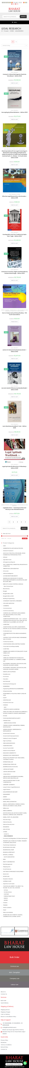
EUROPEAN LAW (7, 700)
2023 (5, 707)
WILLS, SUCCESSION (8, 912)
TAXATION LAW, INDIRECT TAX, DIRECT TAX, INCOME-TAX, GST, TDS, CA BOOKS (13, 887)
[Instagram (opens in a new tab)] (14, 4)
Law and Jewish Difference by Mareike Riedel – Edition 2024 (14, 388)
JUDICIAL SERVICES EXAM (9, 771)
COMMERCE (6, 606)
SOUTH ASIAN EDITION (20, 149)
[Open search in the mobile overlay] (14, 16)
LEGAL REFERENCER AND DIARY (10, 792)
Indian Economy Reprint (9, 750)
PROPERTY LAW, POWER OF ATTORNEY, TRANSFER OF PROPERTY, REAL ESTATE (15, 841)
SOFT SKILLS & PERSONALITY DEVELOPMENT (13, 871)
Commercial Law (7, 608)
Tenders (5, 902)
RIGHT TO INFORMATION (9, 862)
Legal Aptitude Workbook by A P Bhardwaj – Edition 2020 (14, 467)
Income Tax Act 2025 (8, 748)
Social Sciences (7, 869)
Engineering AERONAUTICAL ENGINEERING (13, 688)
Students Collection (8, 879)
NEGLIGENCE (6, 827)
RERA (4, 859)
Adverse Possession (8, 550)
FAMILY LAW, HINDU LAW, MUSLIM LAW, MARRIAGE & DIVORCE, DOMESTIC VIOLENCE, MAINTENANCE (15, 712)
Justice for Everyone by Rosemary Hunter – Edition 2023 (14, 350)
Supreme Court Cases (8, 883)
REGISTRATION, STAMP (8, 850)
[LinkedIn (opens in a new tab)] (16, 4)
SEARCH (6, 898)
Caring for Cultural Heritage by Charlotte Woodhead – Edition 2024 (14, 75)
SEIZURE (6, 900)
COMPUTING (6, 624)
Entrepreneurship (7, 691)
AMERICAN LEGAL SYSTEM (10, 723)
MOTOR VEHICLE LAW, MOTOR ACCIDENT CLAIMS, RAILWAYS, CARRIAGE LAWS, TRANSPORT (15, 813)
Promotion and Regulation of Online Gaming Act (15, 838)
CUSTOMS (6, 894)
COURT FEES (6, 649)
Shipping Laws (6, 866)
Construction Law (7, 631)
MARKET (5, 797)
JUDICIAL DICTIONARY (8, 769)
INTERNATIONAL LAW (8, 762)
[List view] (16, 41)
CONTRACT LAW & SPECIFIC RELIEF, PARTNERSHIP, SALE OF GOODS (15, 638)
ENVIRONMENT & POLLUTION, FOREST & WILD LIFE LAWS (14, 694)
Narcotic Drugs (7, 819)
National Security (7, 822)
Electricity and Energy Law (9, 684)
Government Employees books (11, 736)
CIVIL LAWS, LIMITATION (8, 603)
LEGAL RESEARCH (19, 31)
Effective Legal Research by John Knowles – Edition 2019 (14, 197)
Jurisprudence (7, 774)
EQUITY (5, 697)
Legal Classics (6, 789)
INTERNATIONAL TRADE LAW (9, 764)
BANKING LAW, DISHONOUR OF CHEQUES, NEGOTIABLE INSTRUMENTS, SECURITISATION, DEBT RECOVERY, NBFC (15, 580)
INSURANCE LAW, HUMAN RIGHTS (11, 755)
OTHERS (13, 149)
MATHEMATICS (6, 799)
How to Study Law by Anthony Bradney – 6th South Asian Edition (14, 313)
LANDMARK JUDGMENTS (9, 784)
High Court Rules (7, 741)
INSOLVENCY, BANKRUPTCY (9, 753)
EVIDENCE (5, 705)
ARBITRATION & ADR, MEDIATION (11, 568)
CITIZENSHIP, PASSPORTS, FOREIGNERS (12, 601)
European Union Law (8, 702)
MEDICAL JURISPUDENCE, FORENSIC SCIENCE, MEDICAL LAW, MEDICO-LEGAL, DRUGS (14, 804)
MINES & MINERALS (7, 810)
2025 (4, 546)
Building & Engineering (8, 598)
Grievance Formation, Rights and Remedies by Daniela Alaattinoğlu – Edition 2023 (14, 272)
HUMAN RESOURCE (7, 745)
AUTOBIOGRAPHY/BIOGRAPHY (10, 576)
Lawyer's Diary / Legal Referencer (11, 787)
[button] (23, 52)
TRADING (5, 905)
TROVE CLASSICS (7, 907)
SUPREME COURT (7, 881)
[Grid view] (13, 41)
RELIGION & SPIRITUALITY (9, 852)
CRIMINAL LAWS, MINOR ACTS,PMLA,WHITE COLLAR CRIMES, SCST (15, 652)
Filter (25, 538)
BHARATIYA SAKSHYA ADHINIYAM (11, 709)
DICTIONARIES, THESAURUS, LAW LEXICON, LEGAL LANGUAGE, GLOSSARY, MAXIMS (14, 664)
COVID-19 (6, 834)
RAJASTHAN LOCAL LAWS (9, 847)
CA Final (6, 890)
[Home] (1, 31)
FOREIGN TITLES (6, 720)
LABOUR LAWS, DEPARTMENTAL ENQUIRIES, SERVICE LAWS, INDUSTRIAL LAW (13, 777)
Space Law (6, 874)
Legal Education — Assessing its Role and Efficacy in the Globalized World (14, 508)
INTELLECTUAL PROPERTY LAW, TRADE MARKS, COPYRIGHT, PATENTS (14, 758)
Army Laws (6, 571)
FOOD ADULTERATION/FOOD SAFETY (11, 718)
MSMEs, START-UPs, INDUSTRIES (10, 817)
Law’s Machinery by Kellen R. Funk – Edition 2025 (14, 427)
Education (5, 679)
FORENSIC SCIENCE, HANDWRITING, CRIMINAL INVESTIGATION (14, 726)
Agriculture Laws (7, 559)
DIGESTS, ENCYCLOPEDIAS (9, 671)
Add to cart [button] (14, 83)
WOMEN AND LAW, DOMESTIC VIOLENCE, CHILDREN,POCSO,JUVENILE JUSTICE (13, 915)
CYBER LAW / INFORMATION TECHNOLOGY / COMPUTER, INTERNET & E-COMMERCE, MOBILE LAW (14, 659)
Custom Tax (6, 655)
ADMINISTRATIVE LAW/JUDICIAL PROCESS (13, 548)
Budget (5, 591)
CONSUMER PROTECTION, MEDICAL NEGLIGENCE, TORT (14, 634)
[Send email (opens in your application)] (17, 4)
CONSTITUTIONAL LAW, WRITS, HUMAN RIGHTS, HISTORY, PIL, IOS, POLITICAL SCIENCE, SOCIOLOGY (15, 627)
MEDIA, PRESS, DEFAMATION (9, 801)
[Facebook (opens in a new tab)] (12, 4)
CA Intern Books (8, 892)
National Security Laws (8, 824)
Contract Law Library (8, 641)
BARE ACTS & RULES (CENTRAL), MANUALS (13, 584)
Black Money (6, 588)
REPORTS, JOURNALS (8, 854)
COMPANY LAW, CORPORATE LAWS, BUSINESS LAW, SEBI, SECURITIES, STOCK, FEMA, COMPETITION (14, 614)
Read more (14, 321)
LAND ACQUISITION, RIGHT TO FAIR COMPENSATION (11, 781)
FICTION (5, 716)
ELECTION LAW (6, 681)
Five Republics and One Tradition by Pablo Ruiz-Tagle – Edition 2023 (14, 235)
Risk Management (7, 864)
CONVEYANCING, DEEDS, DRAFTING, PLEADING (14, 644)
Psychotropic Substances (9, 845)
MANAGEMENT (6, 794)
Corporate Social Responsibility (11, 646)
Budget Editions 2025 (8, 596)
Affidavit (5, 557)
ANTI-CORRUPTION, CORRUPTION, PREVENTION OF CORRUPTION (15, 565)
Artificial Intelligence (8, 573)
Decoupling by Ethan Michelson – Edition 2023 (15, 112)
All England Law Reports (9, 562)
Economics (6, 676)
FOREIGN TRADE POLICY (9, 896)
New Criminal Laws (8, 586)
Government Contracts (9, 733)
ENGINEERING (6, 686)
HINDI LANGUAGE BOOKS (9, 743)
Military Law (6, 808)
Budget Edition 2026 (8, 593)
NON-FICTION (6, 829)
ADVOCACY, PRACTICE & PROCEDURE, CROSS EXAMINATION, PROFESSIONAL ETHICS (14, 554)
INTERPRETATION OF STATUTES (10, 766)
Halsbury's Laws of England (10, 738)
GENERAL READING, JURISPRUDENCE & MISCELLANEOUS (13, 310)
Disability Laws (6, 674)
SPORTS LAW (6, 876)
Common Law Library (8, 610)
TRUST (4, 910)
